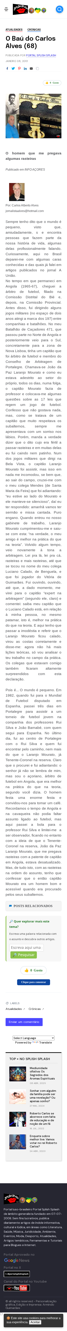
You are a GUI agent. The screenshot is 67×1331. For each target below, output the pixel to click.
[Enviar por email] (31, 68)
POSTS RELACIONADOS (33, 906)
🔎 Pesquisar (24, 954)
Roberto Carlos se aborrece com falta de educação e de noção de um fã (42, 1119)
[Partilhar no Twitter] (13, 68)
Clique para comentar (33, 982)
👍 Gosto (52, 82)
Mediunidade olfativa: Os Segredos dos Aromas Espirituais (42, 1073)
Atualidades (14, 30)
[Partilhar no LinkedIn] (25, 68)
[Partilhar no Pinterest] (19, 68)
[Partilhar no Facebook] (7, 68)
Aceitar (35, 1322)
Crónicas (34, 30)
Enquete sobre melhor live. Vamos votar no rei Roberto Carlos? (43, 1141)
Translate (45, 1042)
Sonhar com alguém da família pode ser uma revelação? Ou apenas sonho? (43, 1096)
